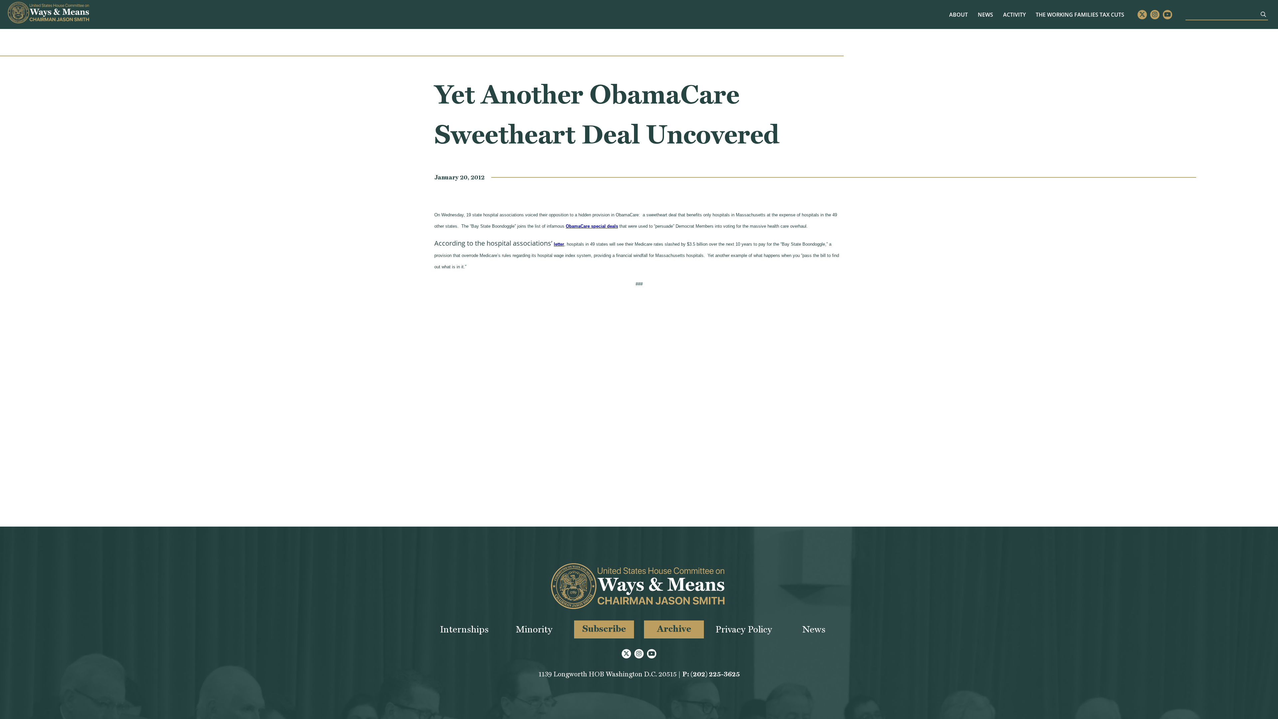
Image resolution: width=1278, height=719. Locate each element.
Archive (674, 628)
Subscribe (604, 628)
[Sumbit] (1263, 14)
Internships (464, 629)
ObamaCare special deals (592, 226)
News (985, 14)
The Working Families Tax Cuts (1080, 14)
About (958, 14)
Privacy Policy (744, 629)
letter (559, 244)
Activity (1014, 14)
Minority (534, 629)
